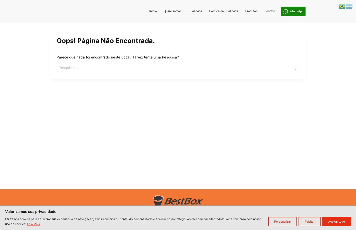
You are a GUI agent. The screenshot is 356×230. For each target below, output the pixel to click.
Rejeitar (309, 221)
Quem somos (173, 11)
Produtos (251, 11)
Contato (270, 11)
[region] (178, 217)
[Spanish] (349, 6)
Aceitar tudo (336, 221)
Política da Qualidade (223, 11)
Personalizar (282, 221)
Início (153, 11)
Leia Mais (33, 224)
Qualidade (195, 11)
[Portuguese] (342, 6)
